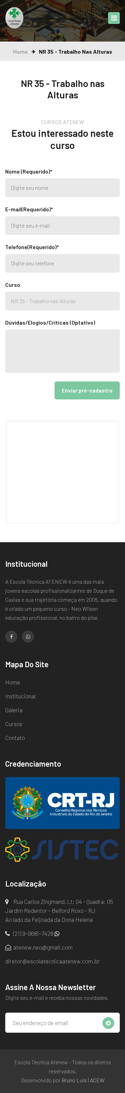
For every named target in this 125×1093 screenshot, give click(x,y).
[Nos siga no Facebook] (11, 637)
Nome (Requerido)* (28, 171)
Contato (15, 737)
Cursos (13, 723)
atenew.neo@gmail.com (42, 947)
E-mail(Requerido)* (29, 209)
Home (20, 51)
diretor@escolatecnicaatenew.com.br (52, 961)
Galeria (14, 709)
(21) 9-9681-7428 (33, 933)
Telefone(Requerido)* (32, 247)
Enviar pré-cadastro (87, 390)
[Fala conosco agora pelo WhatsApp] (28, 637)
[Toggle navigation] (114, 18)
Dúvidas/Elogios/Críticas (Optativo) (50, 322)
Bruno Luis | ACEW (83, 1080)
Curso (12, 284)
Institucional (20, 696)
